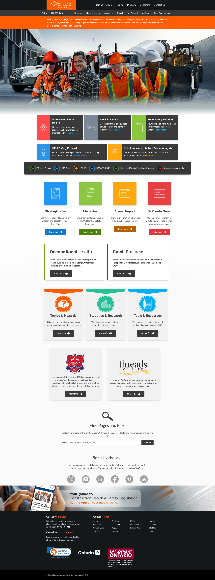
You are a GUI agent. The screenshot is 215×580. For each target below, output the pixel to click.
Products (131, 5)
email (57, 537)
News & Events (93, 13)
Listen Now (79, 155)
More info (61, 333)
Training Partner (44, 168)
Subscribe (157, 232)
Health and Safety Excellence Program (137, 168)
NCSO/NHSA (103, 168)
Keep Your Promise (162, 13)
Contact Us (159, 5)
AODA (114, 528)
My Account (133, 13)
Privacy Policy (135, 528)
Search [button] (147, 442)
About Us (78, 13)
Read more (71, 133)
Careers (115, 531)
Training (119, 5)
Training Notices (103, 5)
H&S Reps (65, 168)
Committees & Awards (174, 168)
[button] (59, 553)
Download (53, 232)
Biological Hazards (74, 263)
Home (95, 521)
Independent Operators (124, 263)
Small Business (154, 259)
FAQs (132, 521)
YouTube (145, 13)
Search (64, 442)
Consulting (108, 13)
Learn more (147, 155)
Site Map (152, 528)
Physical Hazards (71, 266)
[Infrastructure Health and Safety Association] (61, 5)
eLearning (145, 5)
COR (83, 168)
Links (151, 531)
